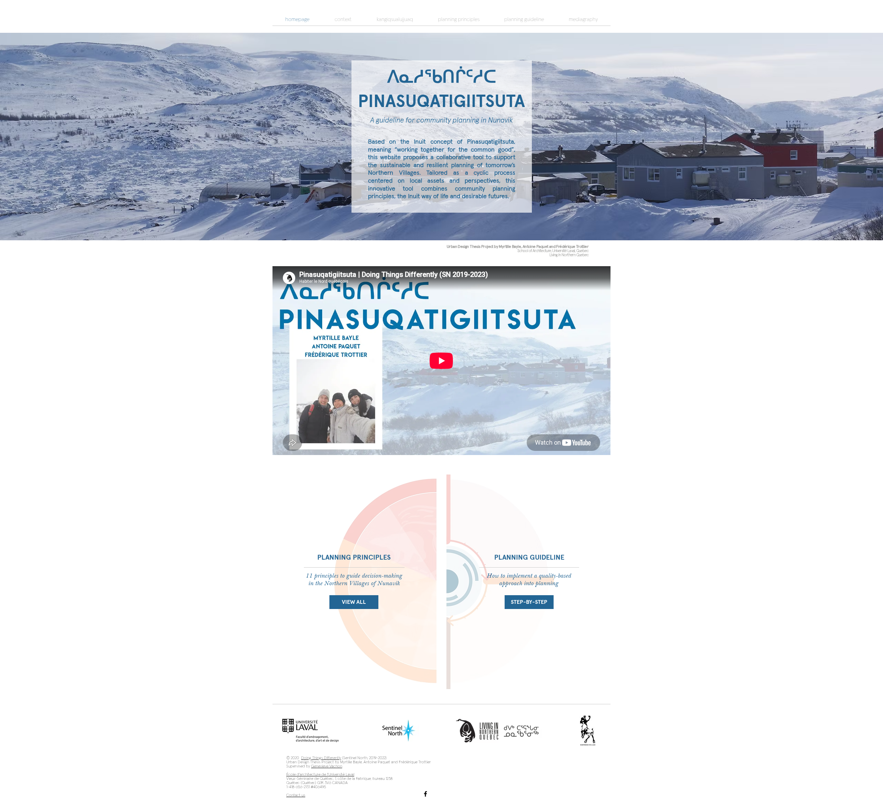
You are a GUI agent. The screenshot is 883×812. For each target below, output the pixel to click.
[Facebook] (425, 794)
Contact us (295, 795)
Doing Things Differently (321, 758)
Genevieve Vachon (326, 766)
